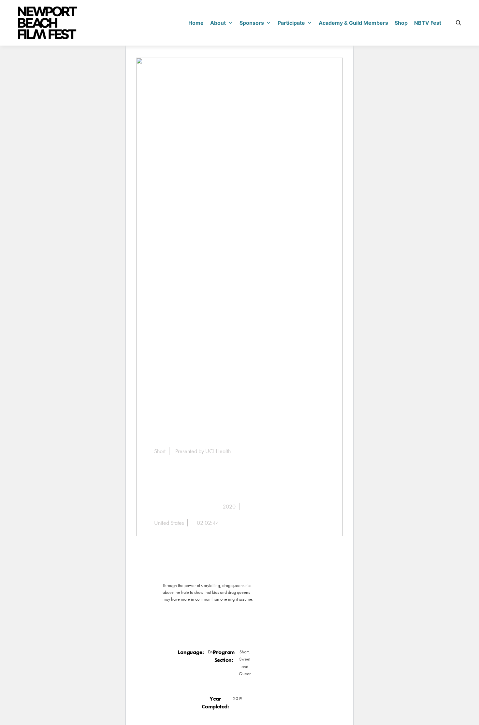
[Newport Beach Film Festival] (47, 23)
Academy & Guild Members (353, 23)
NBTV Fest (427, 23)
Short (160, 451)
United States (169, 522)
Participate (291, 23)
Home (196, 23)
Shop (401, 23)
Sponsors (252, 23)
